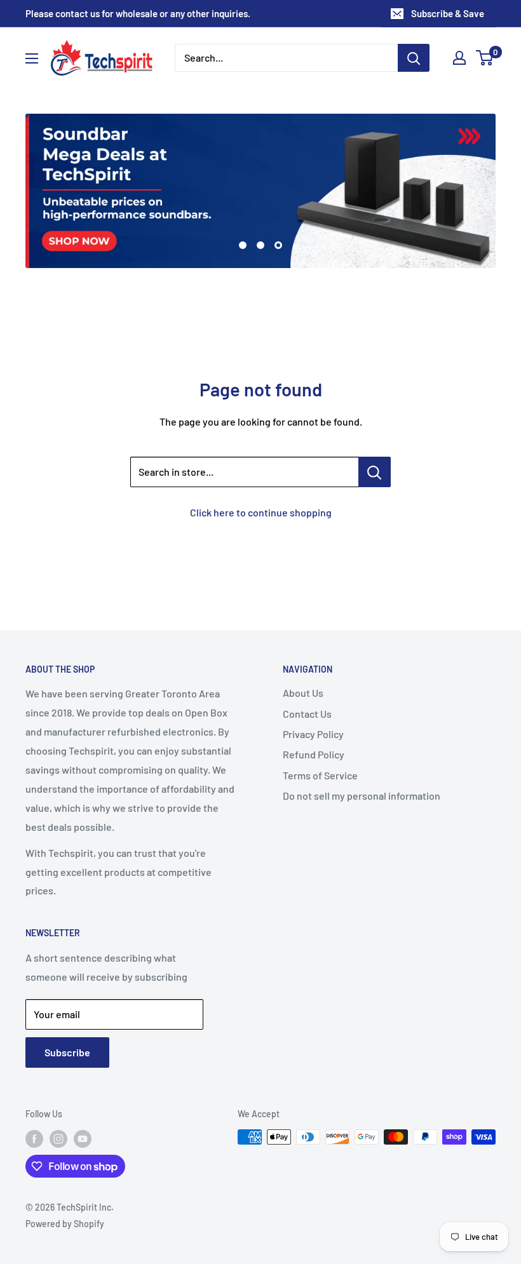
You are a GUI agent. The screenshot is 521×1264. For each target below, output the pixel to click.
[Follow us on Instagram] (58, 1138)
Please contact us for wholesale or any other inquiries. (137, 13)
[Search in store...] (374, 472)
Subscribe (67, 1052)
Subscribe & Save (447, 13)
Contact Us (307, 714)
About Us (303, 693)
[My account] (459, 58)
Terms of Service (320, 775)
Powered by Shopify (64, 1223)
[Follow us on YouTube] (82, 1138)
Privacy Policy (313, 734)
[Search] (414, 58)
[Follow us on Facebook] (34, 1138)
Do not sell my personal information (361, 796)
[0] (485, 57)
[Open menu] (31, 58)
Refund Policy (313, 754)
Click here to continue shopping (261, 512)
